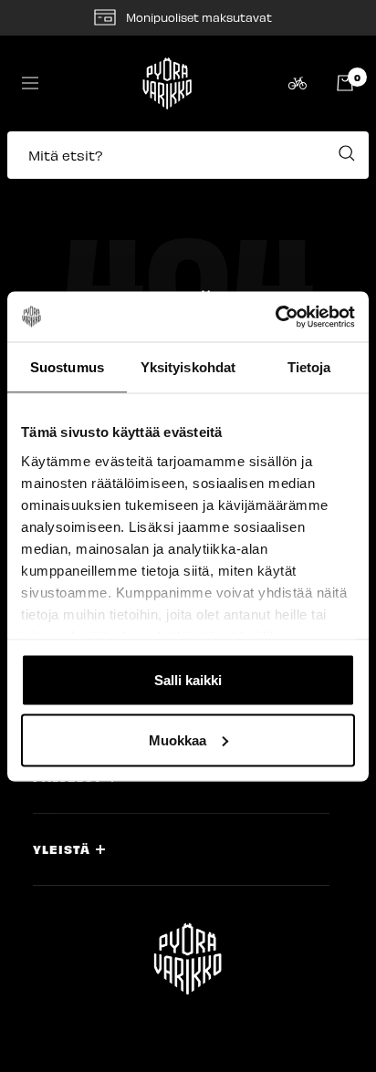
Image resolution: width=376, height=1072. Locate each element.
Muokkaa (177, 739)
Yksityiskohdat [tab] (188, 367)
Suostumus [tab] (67, 367)
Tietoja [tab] (309, 367)
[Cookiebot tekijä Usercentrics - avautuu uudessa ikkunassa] (275, 316)
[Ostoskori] (345, 83)
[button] (188, 164)
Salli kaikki (188, 680)
